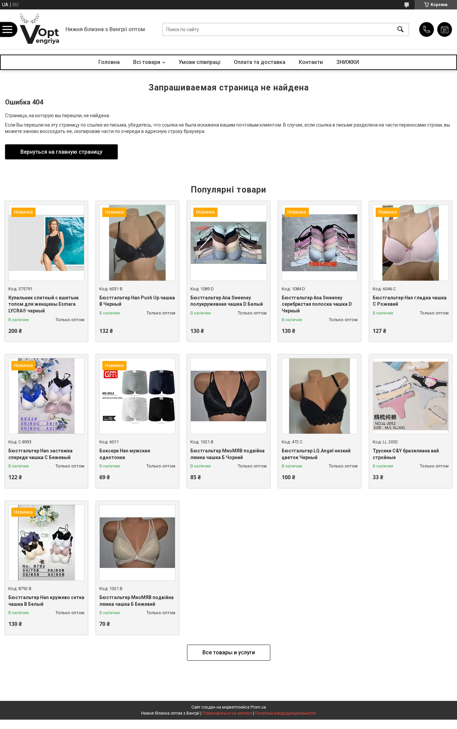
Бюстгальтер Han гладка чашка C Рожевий (410, 301)
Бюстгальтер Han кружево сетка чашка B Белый (46, 601)
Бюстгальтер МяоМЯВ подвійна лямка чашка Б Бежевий (136, 601)
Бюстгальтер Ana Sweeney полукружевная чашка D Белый (226, 301)
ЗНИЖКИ (347, 62)
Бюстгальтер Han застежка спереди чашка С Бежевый (40, 454)
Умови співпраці (199, 62)
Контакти (311, 62)
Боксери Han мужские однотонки (124, 454)
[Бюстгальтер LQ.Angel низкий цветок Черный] (320, 396)
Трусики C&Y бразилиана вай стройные (406, 454)
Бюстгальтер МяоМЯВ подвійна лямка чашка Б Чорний (227, 454)
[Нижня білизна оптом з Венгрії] (39, 29)
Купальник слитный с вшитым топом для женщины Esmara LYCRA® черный (43, 304)
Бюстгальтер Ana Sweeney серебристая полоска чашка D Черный (317, 304)
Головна (109, 62)
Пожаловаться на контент (227, 713)
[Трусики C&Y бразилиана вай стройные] (411, 396)
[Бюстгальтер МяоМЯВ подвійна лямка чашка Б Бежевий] (137, 543)
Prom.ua (258, 707)
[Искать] (400, 29)
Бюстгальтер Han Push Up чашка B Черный (137, 301)
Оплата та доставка (259, 62)
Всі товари (146, 62)
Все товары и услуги (228, 652)
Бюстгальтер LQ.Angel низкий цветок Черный (316, 454)
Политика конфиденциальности (285, 713)
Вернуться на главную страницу (61, 152)
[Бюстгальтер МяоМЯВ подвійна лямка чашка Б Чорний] (228, 396)
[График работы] (444, 29)
